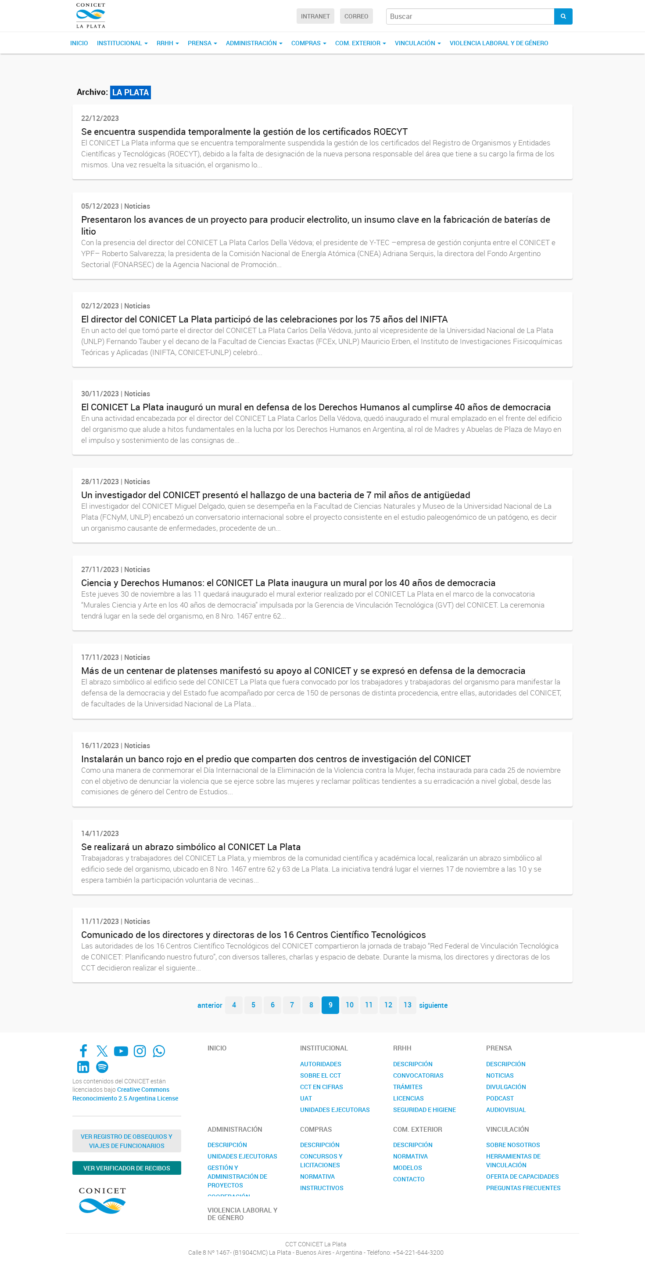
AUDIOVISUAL (506, 1109)
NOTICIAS (500, 1075)
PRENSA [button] (200, 43)
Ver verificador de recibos (126, 1168)
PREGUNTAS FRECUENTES (523, 1188)
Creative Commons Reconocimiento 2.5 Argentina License (125, 1094)
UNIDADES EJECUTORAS (335, 1109)
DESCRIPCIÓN (413, 1064)
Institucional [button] (120, 43)
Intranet (315, 16)
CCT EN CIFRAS (321, 1086)
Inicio (79, 43)
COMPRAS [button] (306, 43)
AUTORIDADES (320, 1064)
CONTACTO (409, 1179)
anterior (209, 1005)
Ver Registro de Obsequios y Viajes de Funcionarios (126, 1141)
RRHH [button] (166, 43)
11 (369, 1005)
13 (408, 1005)
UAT (306, 1098)
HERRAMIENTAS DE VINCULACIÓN (513, 1160)
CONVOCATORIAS (418, 1075)
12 (388, 1005)
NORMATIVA (317, 1176)
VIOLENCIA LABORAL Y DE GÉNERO (499, 43)
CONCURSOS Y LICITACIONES (321, 1160)
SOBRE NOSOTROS (513, 1144)
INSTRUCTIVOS (322, 1188)
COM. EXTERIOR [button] (358, 43)
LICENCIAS (408, 1098)
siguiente (433, 1005)
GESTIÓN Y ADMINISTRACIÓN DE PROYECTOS (237, 1176)
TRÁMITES (408, 1086)
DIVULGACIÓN (506, 1086)
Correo (356, 16)
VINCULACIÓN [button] (416, 43)
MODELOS (407, 1167)
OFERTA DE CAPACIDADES (522, 1176)
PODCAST (500, 1098)
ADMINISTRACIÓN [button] (252, 43)
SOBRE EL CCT (320, 1075)
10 (350, 1005)
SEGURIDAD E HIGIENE (424, 1109)
